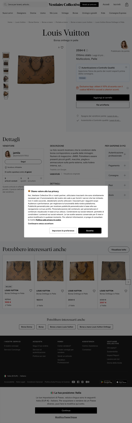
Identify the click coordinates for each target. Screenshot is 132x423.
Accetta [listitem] (89, 230)
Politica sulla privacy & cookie (48, 219)
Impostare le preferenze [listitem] (63, 230)
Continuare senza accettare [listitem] (40, 223)
